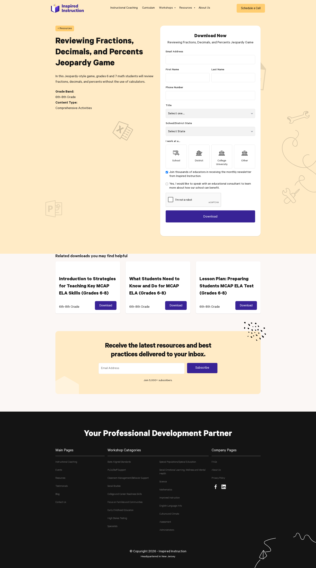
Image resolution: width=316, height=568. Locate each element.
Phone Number (174, 87)
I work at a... (173, 141)
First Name (172, 69)
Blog (57, 494)
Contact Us (60, 502)
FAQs (214, 462)
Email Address (174, 51)
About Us (204, 8)
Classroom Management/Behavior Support (128, 478)
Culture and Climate (169, 514)
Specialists (112, 526)
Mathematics (165, 490)
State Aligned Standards (119, 462)
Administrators (166, 530)
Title (169, 105)
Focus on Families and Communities (125, 502)
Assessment (165, 522)
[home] (67, 8)
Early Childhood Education (120, 510)
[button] (167, 8)
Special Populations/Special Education (177, 462)
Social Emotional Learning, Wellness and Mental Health (182, 472)
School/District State (179, 123)
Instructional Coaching (124, 8)
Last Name (217, 69)
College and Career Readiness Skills (125, 494)
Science (163, 482)
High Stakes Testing (117, 518)
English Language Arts (170, 506)
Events (58, 470)
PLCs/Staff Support (117, 470)
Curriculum (148, 8)
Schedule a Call (251, 8)
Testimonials (61, 486)
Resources (60, 478)
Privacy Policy (218, 478)
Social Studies (114, 486)
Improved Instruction (169, 498)
